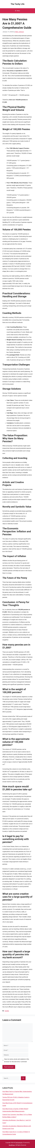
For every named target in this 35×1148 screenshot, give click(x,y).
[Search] (23, 1078)
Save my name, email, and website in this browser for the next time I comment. (16, 1060)
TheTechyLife (18, 1142)
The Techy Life (17, 4)
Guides (7, 1011)
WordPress (12, 1145)
